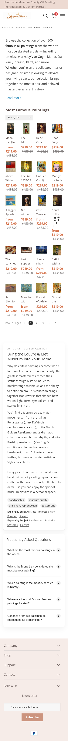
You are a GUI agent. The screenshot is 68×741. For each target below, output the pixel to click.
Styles (11, 462)
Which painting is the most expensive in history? (33, 584)
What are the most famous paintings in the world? (33, 552)
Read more (13, 98)
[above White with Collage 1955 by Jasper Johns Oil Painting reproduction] (10, 166)
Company (10, 646)
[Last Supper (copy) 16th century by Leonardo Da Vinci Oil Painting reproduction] (26, 250)
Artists (48, 457)
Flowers (24, 525)
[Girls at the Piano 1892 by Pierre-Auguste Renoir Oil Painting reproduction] (57, 288)
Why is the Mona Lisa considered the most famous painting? (33, 568)
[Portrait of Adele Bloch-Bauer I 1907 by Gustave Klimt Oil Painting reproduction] (41, 288)
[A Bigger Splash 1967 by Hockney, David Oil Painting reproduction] (10, 200)
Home (5, 27)
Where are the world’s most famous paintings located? (33, 601)
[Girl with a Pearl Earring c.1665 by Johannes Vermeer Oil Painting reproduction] (26, 200)
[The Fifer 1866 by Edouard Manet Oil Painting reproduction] (26, 128)
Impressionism (46, 511)
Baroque (12, 516)
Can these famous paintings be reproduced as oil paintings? (33, 617)
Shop (7, 655)
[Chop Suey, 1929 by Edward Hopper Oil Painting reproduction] (57, 128)
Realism (23, 516)
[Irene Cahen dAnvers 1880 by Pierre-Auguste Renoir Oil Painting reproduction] (41, 128)
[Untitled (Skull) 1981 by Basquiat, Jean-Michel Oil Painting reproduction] (41, 166)
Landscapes (35, 520)
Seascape (12, 525)
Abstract (31, 511)
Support (9, 665)
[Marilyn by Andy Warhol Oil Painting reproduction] (57, 166)
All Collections (18, 27)
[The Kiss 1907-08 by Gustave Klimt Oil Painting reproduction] (26, 166)
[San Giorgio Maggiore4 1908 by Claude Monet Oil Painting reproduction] (10, 288)
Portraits (50, 520)
